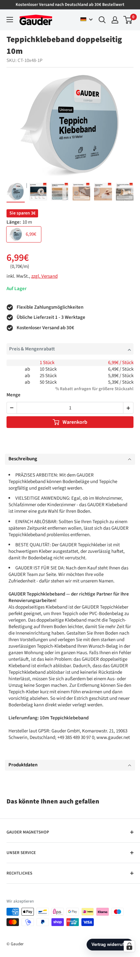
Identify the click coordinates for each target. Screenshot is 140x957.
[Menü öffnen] (10, 19)
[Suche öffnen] (102, 19)
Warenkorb (75, 422)
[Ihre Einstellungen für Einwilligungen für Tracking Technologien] (129, 946)
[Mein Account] (115, 19)
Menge (14, 395)
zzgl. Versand (44, 276)
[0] (128, 20)
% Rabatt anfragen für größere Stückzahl (94, 389)
